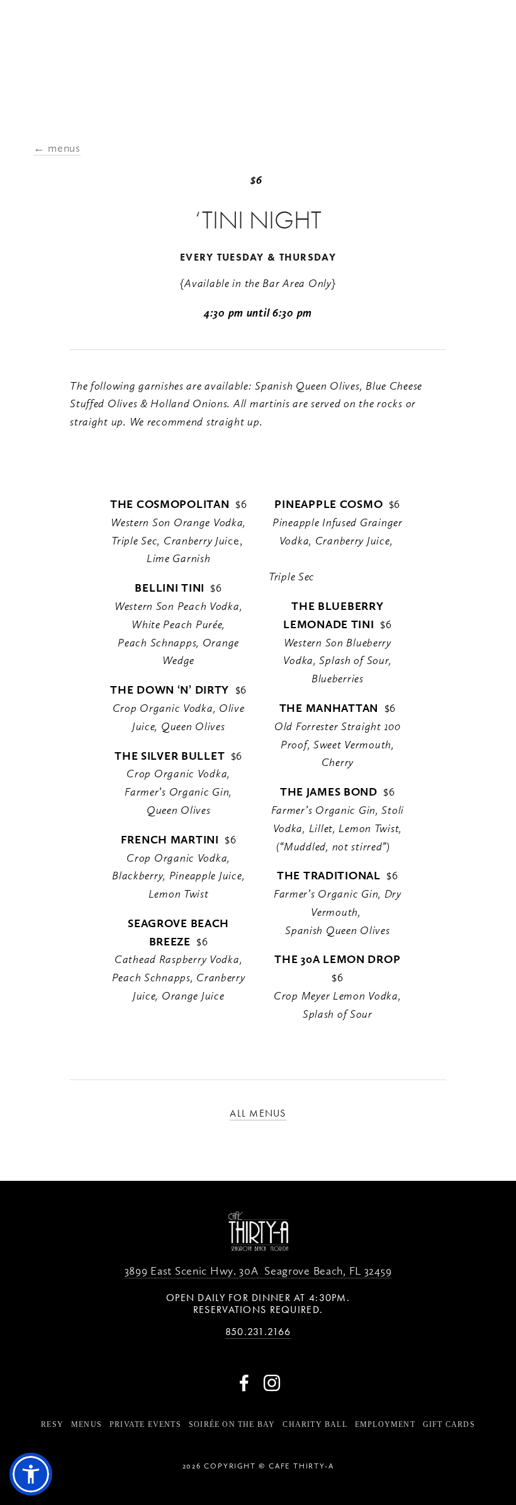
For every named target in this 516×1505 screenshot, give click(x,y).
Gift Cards (449, 1424)
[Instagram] (272, 1383)
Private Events (145, 1424)
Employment (385, 1424)
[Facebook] (244, 1383)
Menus (86, 1424)
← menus (57, 147)
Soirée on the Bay (232, 1424)
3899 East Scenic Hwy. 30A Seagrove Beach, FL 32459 (258, 1270)
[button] (31, 1474)
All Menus (258, 1113)
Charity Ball (315, 1424)
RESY (52, 1424)
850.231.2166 (258, 1332)
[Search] (35, 44)
